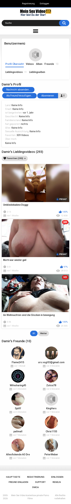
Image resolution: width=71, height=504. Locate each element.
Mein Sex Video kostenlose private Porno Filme (30, 497)
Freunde (51, 64)
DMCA (35, 487)
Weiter (43, 333)
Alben (39, 64)
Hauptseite (13, 477)
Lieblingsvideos (16, 72)
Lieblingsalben (37, 72)
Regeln (57, 482)
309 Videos (23, 135)
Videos (30, 64)
